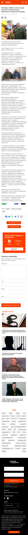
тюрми (12, 416)
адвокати (23, 435)
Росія (24, 432)
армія (14, 421)
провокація (22, 429)
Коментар (4, 263)
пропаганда (22, 437)
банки (4, 413)
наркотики (5, 416)
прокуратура (6, 443)
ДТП (8, 418)
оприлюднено (14, 48)
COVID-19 (14, 418)
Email (3, 288)
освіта (18, 416)
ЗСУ (24, 413)
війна (8, 209)
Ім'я (2, 281)
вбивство (11, 440)
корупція (5, 445)
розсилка (5, 426)
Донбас (12, 424)
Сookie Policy (16, 524)
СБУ (18, 432)
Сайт (2, 296)
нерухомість (6, 432)
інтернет (23, 424)
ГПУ (15, 429)
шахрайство (22, 440)
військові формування (18, 426)
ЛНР (14, 432)
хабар (4, 451)
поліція (17, 448)
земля (9, 429)
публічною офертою (17, 485)
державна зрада (20, 445)
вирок (24, 416)
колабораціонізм (7, 448)
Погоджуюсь (14, 532)
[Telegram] (8, 498)
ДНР (3, 211)
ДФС (10, 413)
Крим (4, 424)
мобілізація (5, 421)
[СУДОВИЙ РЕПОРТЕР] (8, 2)
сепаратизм (22, 421)
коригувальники (7, 437)
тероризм (14, 435)
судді (24, 448)
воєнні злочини (16, 209)
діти (3, 418)
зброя (18, 413)
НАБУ (4, 429)
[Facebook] (4, 498)
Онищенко (22, 418)
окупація (5, 435)
